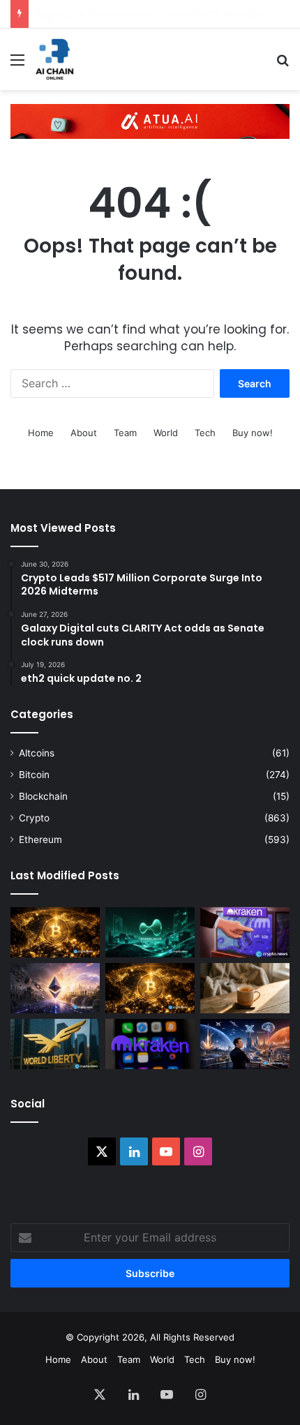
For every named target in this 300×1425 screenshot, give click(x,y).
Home (41, 432)
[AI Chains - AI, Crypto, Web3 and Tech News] (55, 59)
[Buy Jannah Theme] (150, 120)
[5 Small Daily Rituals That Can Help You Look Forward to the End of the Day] (245, 988)
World (165, 432)
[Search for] (283, 64)
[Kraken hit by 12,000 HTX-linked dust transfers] (245, 932)
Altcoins (36, 753)
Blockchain (43, 796)
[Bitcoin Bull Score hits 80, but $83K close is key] (150, 988)
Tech (205, 432)
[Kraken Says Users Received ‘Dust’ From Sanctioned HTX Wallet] (150, 1044)
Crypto (34, 817)
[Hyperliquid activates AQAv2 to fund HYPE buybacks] (150, 932)
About (83, 432)
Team (125, 432)
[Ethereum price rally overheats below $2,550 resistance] (55, 988)
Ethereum (40, 839)
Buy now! (252, 432)
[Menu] (17, 64)
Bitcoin (34, 774)
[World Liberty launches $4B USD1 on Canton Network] (55, 1044)
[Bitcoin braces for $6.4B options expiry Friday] (55, 932)
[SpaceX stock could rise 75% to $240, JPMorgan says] (245, 1044)
